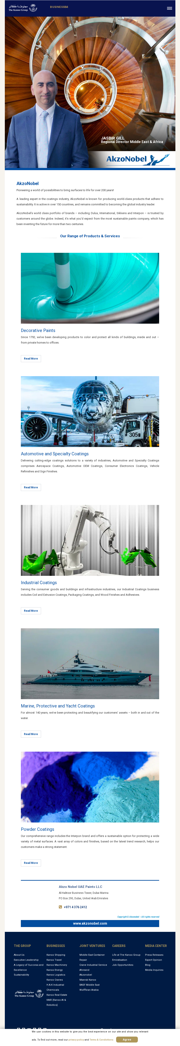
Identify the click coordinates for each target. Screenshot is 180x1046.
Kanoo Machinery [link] (57, 965)
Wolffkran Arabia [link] (89, 989)
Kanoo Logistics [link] (56, 974)
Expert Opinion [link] (153, 960)
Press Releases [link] (154, 954)
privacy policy (76, 1039)
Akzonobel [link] (85, 974)
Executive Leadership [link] (26, 960)
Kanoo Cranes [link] (55, 979)
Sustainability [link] (21, 974)
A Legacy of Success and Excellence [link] (28, 967)
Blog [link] (147, 965)
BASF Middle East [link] (89, 984)
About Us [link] (19, 954)
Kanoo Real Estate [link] (57, 995)
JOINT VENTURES (92, 946)
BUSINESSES (56, 946)
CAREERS (119, 946)
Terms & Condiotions (101, 1039)
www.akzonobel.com (90, 923)
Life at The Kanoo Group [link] (126, 954)
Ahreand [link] (84, 970)
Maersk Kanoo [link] (87, 979)
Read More (31, 358)
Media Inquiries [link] (154, 970)
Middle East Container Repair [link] (92, 957)
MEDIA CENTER (156, 946)
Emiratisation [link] (119, 960)
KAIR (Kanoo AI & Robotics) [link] (56, 1002)
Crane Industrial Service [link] (93, 965)
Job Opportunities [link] (122, 965)
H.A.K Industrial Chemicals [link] (55, 987)
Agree (127, 1039)
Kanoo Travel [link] (54, 960)
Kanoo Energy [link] (55, 970)
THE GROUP (22, 946)
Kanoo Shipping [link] (56, 954)
